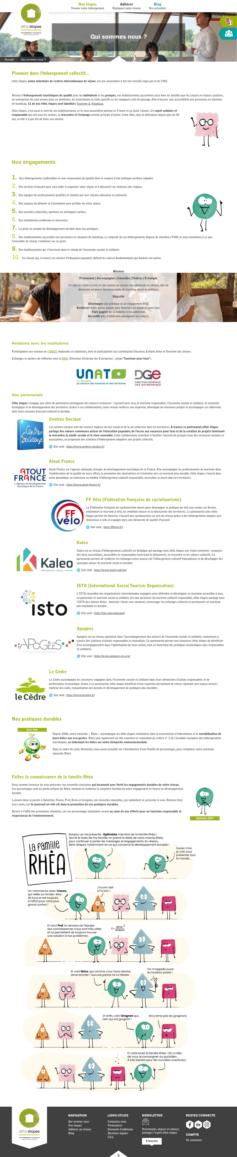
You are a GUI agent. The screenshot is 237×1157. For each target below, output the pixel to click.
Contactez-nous (117, 1121)
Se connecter (194, 1140)
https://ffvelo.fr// (113, 527)
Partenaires (115, 1125)
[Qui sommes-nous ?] (227, 34)
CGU (111, 1137)
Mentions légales (118, 1133)
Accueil (9, 59)
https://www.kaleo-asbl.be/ (110, 570)
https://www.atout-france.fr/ (83, 485)
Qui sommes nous (78, 1121)
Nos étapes (88, 4)
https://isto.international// (109, 613)
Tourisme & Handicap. (90, 104)
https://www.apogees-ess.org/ (112, 656)
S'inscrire (152, 1141)
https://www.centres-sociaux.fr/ (85, 446)
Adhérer (126, 4)
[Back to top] (118, 1155)
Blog (157, 4)
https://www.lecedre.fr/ (80, 695)
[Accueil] (31, 34)
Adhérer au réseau (79, 1129)
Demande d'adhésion (120, 1129)
